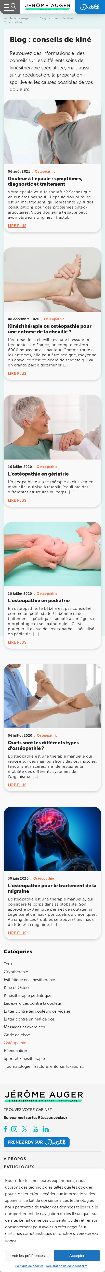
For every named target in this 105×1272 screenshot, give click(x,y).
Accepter (76, 1255)
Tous (8, 964)
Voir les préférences (28, 1255)
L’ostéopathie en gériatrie (38, 474)
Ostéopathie (15, 1043)
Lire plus (17, 226)
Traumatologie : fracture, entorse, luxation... (44, 1066)
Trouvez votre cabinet (28, 1110)
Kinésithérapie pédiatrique (27, 995)
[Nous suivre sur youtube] (35, 1129)
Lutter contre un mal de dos (29, 1019)
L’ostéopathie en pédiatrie (39, 600)
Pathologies (19, 1167)
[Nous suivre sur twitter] (25, 1129)
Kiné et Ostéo (16, 987)
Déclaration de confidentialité (66, 1266)
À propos (15, 1159)
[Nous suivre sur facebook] (5, 1129)
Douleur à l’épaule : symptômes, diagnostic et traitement (45, 181)
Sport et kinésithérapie (24, 1058)
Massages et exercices (24, 1027)
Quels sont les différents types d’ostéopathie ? (43, 745)
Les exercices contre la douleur (32, 1003)
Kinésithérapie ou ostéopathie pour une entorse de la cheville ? (49, 328)
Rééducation (15, 1050)
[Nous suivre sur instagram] (14, 1129)
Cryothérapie (16, 972)
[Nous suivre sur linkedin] (46, 1129)
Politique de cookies (29, 1266)
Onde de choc (17, 1035)
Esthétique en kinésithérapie (29, 980)
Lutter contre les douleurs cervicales (37, 1011)
